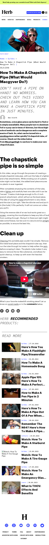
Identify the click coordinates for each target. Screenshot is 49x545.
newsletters (40, 535)
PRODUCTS (36, 19)
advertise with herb (34, 12)
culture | (25, 436)
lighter (9, 191)
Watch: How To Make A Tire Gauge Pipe (34, 459)
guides (11, 58)
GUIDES (44, 19)
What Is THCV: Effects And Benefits (31, 490)
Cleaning (4, 241)
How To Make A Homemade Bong (33, 364)
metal (21, 200)
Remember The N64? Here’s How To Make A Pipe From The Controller (33, 428)
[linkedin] (18, 311)
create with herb (26, 535)
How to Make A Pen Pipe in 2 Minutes (31, 396)
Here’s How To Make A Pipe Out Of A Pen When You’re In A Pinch (33, 412)
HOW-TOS (11, 19)
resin (45, 246)
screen (3, 215)
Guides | (25, 359)
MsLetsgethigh (12, 142)
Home (2, 58)
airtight (46, 221)
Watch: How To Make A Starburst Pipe (33, 443)
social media (13, 304)
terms (14, 532)
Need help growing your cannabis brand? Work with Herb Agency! (24, 2)
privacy (6, 532)
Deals (29, 19)
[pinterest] (13, 311)
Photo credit (4, 54)
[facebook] (2, 311)
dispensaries (40, 532)
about (28, 532)
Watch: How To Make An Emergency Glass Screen (33, 474)
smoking (4, 136)
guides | (25, 343)
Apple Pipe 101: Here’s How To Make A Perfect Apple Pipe (32, 381)
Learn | (24, 482)
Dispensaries (20, 19)
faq (21, 532)
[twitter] (7, 311)
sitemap (24, 538)
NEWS (3, 19)
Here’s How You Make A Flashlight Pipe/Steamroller (33, 351)
